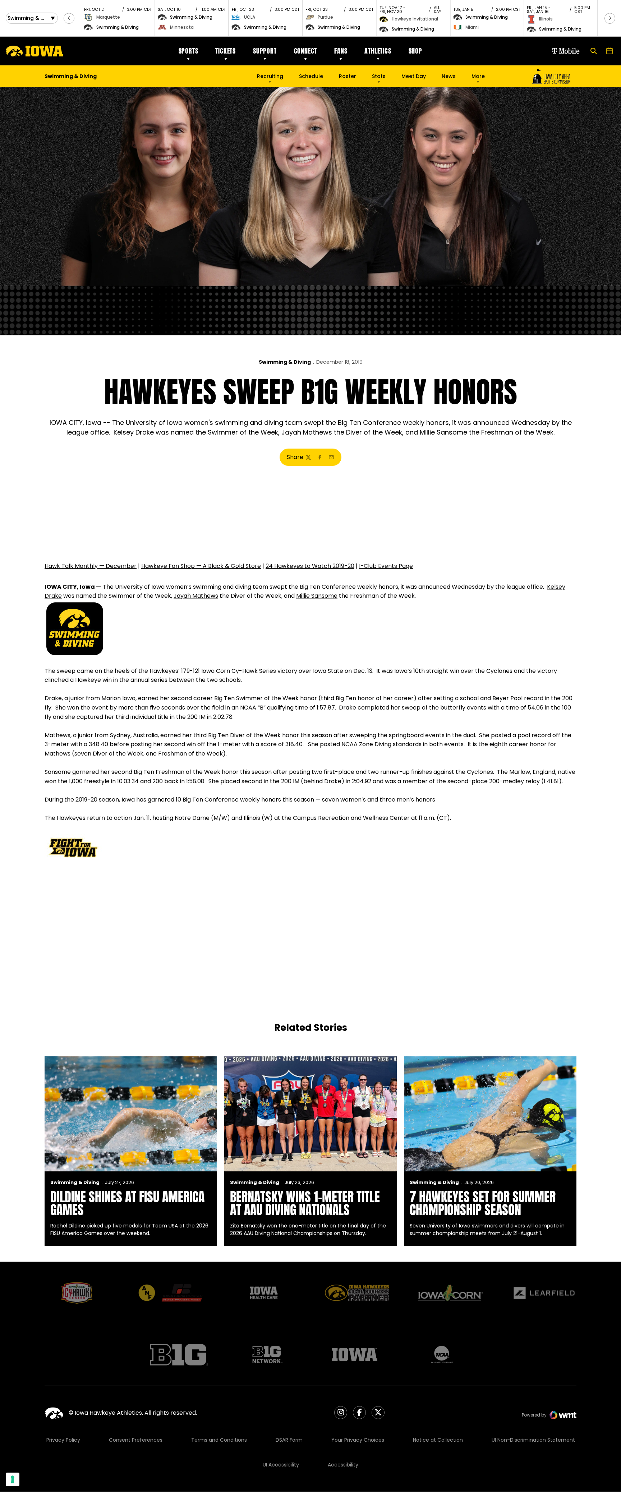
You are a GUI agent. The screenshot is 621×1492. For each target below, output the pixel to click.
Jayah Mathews (196, 596)
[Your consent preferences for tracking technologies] (12, 1479)
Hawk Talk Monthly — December (91, 566)
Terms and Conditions (219, 1439)
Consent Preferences (135, 1439)
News (449, 76)
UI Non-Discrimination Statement (533, 1439)
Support (265, 51)
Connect (305, 51)
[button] (69, 18)
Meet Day (413, 76)
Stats (379, 76)
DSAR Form (289, 1439)
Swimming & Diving (285, 362)
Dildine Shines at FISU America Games (127, 1203)
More (478, 76)
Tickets (225, 51)
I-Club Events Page (386, 566)
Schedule (311, 76)
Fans (340, 51)
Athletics (377, 51)
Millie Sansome (316, 596)
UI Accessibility (281, 1464)
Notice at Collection (438, 1439)
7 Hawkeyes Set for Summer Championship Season (483, 1203)
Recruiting (270, 76)
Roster (347, 76)
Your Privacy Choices (357, 1439)
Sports (188, 51)
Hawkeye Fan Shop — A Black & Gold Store (201, 566)
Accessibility (343, 1464)
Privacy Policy (63, 1439)
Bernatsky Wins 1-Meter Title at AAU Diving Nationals (305, 1203)
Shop (415, 51)
